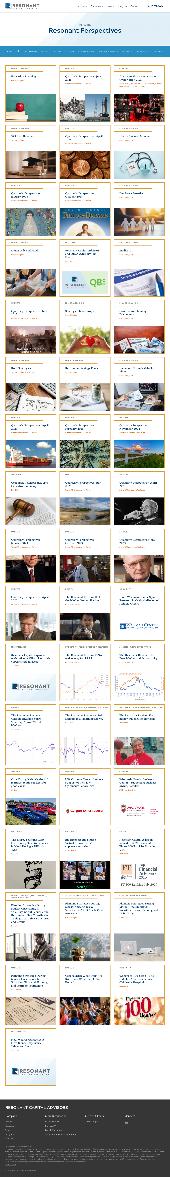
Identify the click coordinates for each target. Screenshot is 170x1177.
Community (127, 51)
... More (158, 51)
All (18, 51)
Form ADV (50, 1125)
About (81, 6)
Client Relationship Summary (60, 1134)
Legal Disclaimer (54, 1130)
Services (96, 6)
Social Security (143, 51)
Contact (135, 6)
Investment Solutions (108, 51)
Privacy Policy (52, 1121)
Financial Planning (86, 51)
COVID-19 (69, 51)
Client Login (155, 6)
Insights (122, 6)
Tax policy (57, 51)
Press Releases (30, 51)
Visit (109, 6)
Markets (44, 51)
